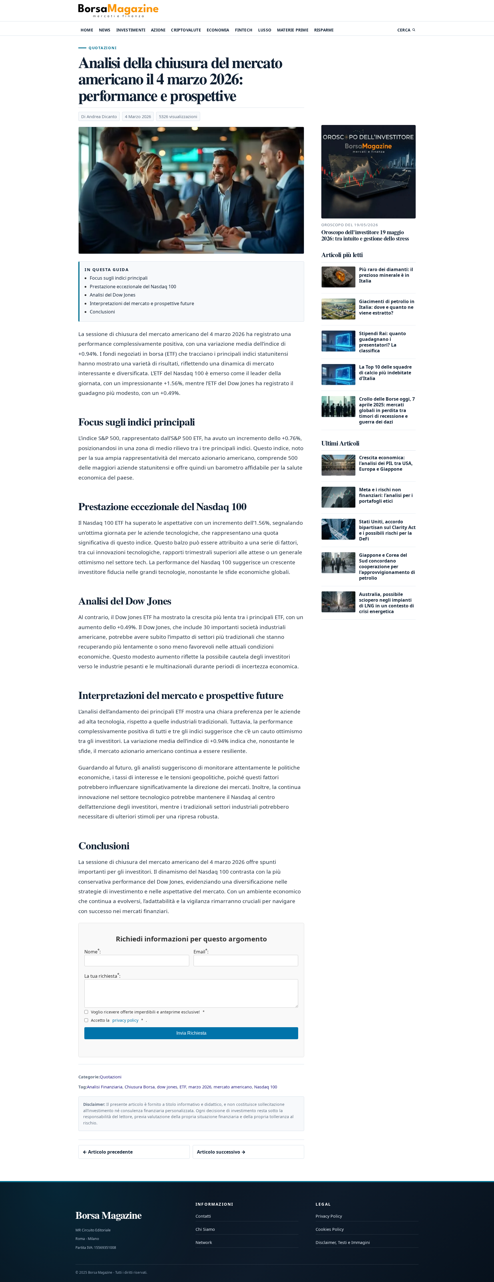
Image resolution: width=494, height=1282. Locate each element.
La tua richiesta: (102, 975)
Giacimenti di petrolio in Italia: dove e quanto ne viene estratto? (387, 306)
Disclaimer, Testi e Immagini (343, 1242)
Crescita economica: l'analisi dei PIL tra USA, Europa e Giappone (386, 463)
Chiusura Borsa (140, 1087)
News (105, 30)
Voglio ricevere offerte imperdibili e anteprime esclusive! (147, 1012)
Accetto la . (119, 1020)
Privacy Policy (329, 1216)
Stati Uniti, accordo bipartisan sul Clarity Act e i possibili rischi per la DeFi (387, 529)
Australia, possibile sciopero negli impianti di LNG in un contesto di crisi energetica (386, 602)
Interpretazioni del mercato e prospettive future (142, 303)
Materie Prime (292, 30)
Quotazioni (103, 47)
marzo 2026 (199, 1087)
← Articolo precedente (108, 1152)
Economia (218, 30)
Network (204, 1242)
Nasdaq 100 (265, 1087)
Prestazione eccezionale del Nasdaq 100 (133, 286)
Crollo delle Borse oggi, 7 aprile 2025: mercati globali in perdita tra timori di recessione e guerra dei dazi (387, 410)
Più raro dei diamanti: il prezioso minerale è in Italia (386, 274)
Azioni (158, 30)
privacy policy (125, 1020)
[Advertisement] (368, 81)
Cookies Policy (330, 1229)
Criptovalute (186, 30)
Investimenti (130, 30)
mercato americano (233, 1087)
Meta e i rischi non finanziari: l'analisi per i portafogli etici (386, 495)
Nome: (92, 952)
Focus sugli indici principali (119, 278)
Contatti (203, 1216)
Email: (201, 952)
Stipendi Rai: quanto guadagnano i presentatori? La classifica (382, 341)
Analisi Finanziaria (104, 1087)
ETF (183, 1087)
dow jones (167, 1087)
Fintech (243, 30)
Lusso (264, 30)
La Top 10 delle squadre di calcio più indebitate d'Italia (385, 372)
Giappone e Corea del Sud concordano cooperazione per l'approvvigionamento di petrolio (387, 566)
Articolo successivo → (221, 1152)
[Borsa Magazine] (118, 10)
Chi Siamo (205, 1229)
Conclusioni (102, 312)
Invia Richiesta (191, 1033)
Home (87, 30)
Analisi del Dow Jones (113, 295)
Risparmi (324, 30)
